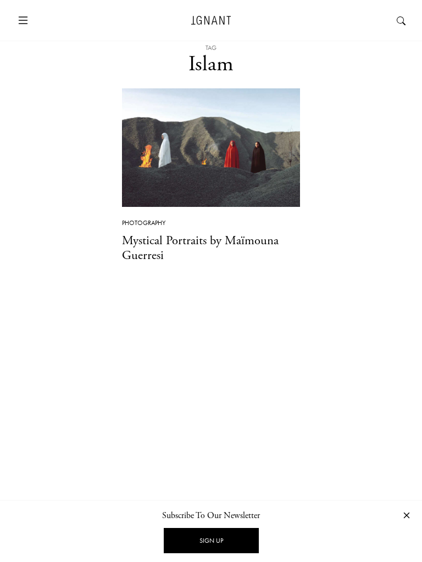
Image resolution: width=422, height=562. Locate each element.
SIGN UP (211, 540)
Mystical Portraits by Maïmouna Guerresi (200, 248)
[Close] (406, 515)
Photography (143, 222)
